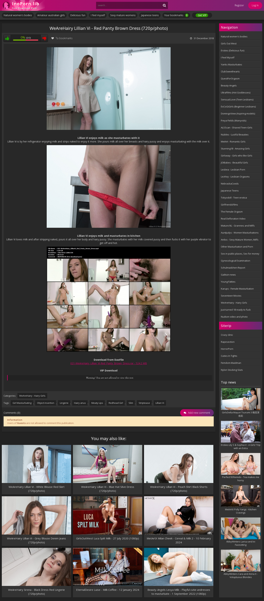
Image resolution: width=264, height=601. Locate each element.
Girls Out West (229, 43)
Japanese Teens (230, 190)
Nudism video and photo (234, 316)
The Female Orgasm (232, 211)
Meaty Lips (97, 402)
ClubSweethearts (230, 71)
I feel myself (98, 15)
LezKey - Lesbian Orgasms (235, 176)
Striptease (144, 402)
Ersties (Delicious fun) (232, 50)
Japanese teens (150, 15)
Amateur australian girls (51, 15)
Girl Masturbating (22, 402)
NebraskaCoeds (230, 183)
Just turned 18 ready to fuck (236, 309)
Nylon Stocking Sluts (232, 369)
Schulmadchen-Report (233, 267)
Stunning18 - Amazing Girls (235, 148)
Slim (131, 402)
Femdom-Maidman (231, 362)
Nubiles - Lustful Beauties (235, 134)
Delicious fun (77, 15)
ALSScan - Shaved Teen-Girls (236, 127)
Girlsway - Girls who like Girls (236, 155)
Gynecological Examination (235, 260)
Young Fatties (228, 281)
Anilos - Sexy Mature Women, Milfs (239, 239)
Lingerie (64, 402)
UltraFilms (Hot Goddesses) (235, 92)
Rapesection (228, 341)
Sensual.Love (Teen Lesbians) (237, 99)
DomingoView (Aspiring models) (238, 113)
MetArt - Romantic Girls (233, 141)
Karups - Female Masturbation (237, 288)
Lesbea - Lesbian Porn (233, 169)
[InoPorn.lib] (23, 5)
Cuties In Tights (229, 355)
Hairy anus (80, 402)
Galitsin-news (228, 274)
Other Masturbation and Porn (237, 246)
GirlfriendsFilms (229, 204)
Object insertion (45, 402)
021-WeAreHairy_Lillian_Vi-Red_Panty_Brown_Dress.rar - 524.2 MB (108, 363)
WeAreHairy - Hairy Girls (32, 395)
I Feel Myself (227, 57)
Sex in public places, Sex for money (240, 253)
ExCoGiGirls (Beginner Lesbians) (238, 106)
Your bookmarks (175, 15)
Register (239, 5)
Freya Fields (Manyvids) (233, 120)
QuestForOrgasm (230, 78)
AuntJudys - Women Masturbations (240, 232)
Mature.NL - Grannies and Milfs (238, 225)
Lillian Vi (160, 402)
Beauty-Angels (229, 85)
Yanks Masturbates (231, 64)
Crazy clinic (227, 334)
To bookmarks (64, 38)
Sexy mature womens (123, 15)
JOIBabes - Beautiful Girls (234, 162)
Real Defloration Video (233, 218)
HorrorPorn (227, 348)
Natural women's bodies (18, 15)
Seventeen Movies (231, 295)
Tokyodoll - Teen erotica (234, 197)
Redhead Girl (116, 402)
